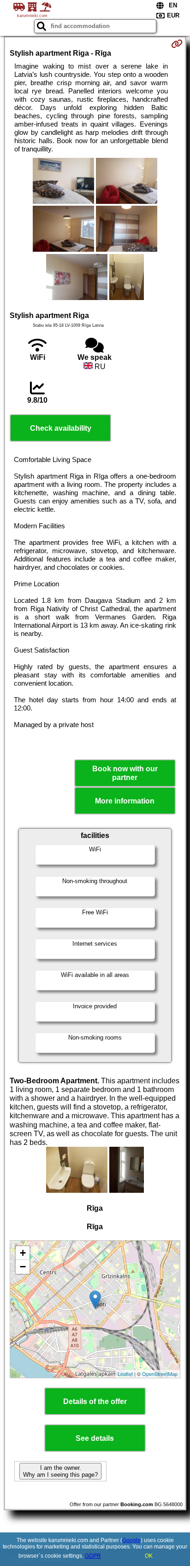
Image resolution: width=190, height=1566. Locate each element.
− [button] (23, 1266)
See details (95, 1438)
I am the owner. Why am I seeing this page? (60, 1471)
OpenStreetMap (160, 1373)
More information (124, 801)
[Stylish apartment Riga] (63, 182)
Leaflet (125, 1373)
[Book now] (177, 43)
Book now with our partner (125, 773)
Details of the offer (95, 1401)
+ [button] (23, 1253)
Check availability (60, 428)
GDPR (93, 1556)
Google (131, 1540)
